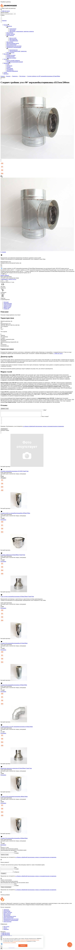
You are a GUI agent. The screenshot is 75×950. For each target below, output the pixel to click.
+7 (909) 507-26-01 (58, 353)
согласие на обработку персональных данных (29, 939)
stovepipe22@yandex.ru (6, 935)
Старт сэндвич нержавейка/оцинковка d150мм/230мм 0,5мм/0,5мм (17, 596)
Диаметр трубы (7, 306)
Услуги (5, 927)
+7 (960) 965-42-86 (5, 934)
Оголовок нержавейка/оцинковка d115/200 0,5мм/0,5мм (14, 471)
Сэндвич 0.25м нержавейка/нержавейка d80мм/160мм (14, 796)
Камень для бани (8, 912)
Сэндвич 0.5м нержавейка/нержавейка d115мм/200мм (14, 643)
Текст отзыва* (45, 416)
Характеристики (8, 303)
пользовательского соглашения (9, 942)
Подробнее (3, 519)
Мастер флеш (7, 915)
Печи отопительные (9, 917)
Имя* (45, 410)
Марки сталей (7, 307)
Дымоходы (6, 909)
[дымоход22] (9, 7)
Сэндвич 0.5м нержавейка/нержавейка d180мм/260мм (14, 838)
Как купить (6, 926)
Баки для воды (7, 913)
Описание (6, 302)
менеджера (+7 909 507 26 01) (8, 279)
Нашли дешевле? (5, 275)
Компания (6, 929)
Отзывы (6, 308)
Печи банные (7, 911)
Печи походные (7, 921)
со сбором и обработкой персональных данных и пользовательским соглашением (43, 426)
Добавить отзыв (4, 408)
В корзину (3, 282)
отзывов (3, 252)
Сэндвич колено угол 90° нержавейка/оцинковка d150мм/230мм (17, 726)
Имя (15, 851)
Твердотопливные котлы (10, 916)
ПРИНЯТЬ (22, 945)
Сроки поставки (8, 304)
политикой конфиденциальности (19, 941)
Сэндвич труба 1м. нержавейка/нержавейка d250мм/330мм (15, 513)
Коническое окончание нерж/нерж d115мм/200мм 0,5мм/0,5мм (16, 768)
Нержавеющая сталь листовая (11, 919)
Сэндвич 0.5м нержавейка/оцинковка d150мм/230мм (14, 685)
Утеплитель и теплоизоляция (11, 920)
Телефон (16, 853)
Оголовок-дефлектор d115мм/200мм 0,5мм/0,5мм (13, 554)
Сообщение (16, 872)
